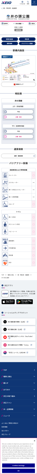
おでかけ (6, 389)
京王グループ (6, 434)
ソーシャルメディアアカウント (16, 312)
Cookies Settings (18, 465)
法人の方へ (5, 431)
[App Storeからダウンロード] (8, 303)
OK (18, 471)
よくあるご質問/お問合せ (10, 423)
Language (22, 3)
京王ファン (7, 402)
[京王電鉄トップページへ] (6, 3)
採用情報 (5, 427)
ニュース (6, 415)
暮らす (5, 383)
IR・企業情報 (8, 409)
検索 (28, 4)
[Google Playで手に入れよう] (24, 303)
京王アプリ (8, 285)
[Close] (34, 440)
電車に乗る (7, 376)
